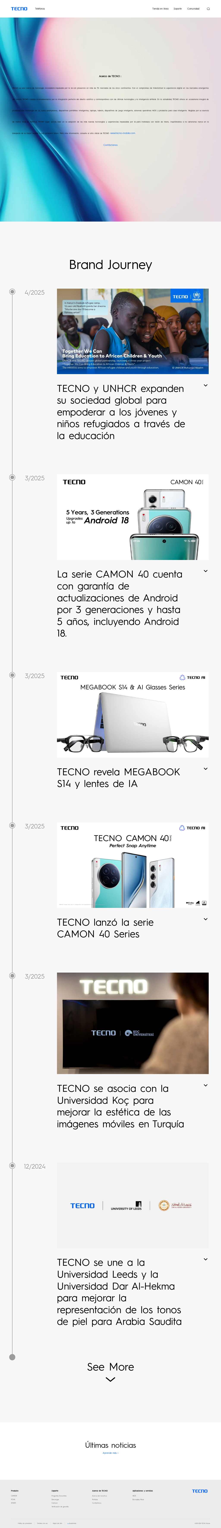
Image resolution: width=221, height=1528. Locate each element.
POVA (13, 1500)
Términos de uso (42, 1523)
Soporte (178, 8)
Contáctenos (110, 145)
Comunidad (193, 8)
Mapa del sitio (57, 1523)
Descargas (55, 1500)
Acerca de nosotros (99, 1496)
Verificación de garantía (60, 1507)
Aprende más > (110, 1453)
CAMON (14, 1496)
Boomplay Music (138, 1500)
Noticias (95, 1500)
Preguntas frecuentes (59, 1496)
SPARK (13, 1503)
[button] (72, 1524)
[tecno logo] (200, 1491)
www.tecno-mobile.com (122, 133)
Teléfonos (40, 8)
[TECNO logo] (19, 8)
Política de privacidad (25, 1523)
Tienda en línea (160, 8)
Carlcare (55, 1503)
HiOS (134, 1496)
